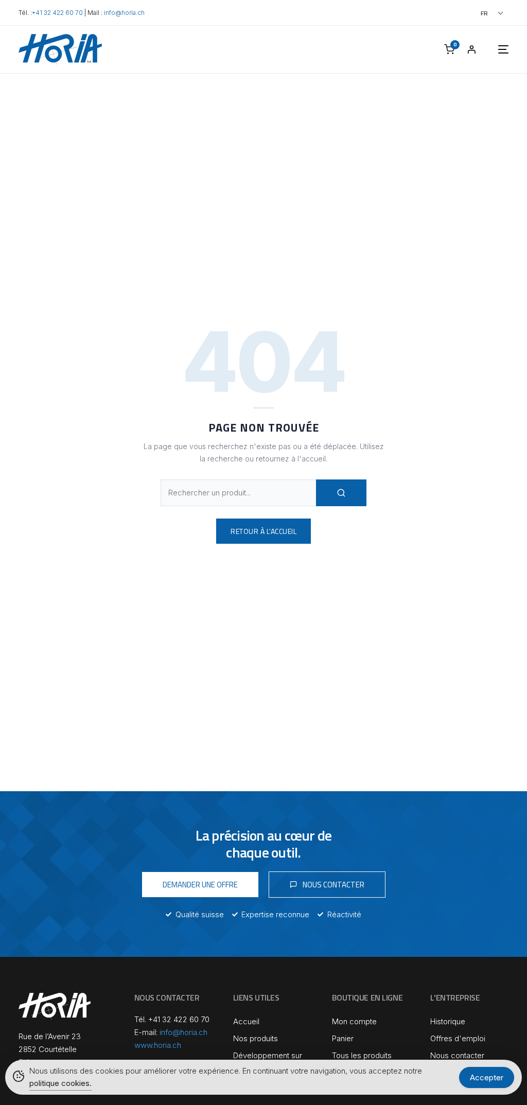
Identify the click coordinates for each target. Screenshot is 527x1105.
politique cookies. (60, 1083)
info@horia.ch (124, 13)
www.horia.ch (157, 1045)
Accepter (486, 1077)
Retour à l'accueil (263, 531)
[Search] (341, 492)
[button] (477, 13)
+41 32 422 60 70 (57, 13)
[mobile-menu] (493, 49)
